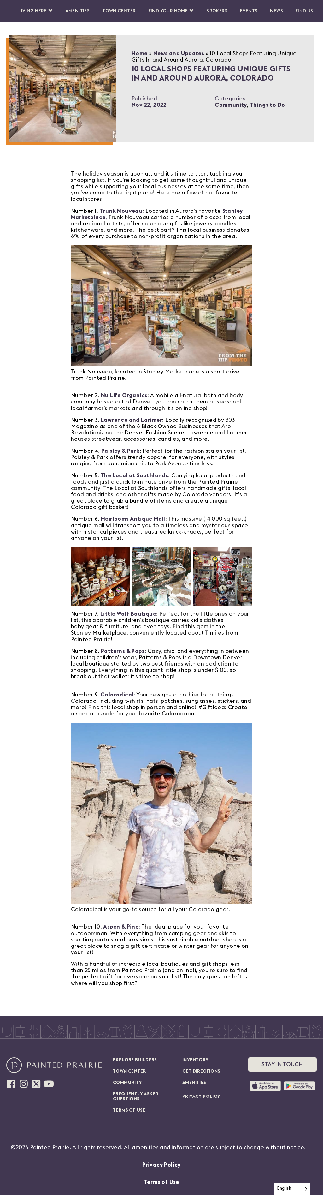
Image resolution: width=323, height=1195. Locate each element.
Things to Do (267, 105)
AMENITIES (194, 1082)
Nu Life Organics (124, 395)
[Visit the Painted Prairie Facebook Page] (11, 1084)
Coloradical (117, 694)
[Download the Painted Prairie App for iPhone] (265, 1086)
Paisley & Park (120, 451)
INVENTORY (195, 1060)
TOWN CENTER (129, 1071)
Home (140, 53)
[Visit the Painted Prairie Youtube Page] (49, 1084)
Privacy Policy (161, 1165)
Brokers (216, 11)
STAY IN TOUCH (282, 1064)
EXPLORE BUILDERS (135, 1060)
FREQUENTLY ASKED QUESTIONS (135, 1096)
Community (231, 105)
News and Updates (178, 53)
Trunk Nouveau (121, 211)
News (276, 11)
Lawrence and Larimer (131, 420)
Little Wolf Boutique (128, 614)
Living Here (32, 11)
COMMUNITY (127, 1082)
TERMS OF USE (129, 1110)
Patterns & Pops (122, 651)
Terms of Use (161, 1182)
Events (248, 11)
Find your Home (168, 11)
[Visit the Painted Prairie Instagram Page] (23, 1084)
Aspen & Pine (120, 926)
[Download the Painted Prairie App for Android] (299, 1086)
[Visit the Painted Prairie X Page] (36, 1084)
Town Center (119, 11)
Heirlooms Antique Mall (133, 519)
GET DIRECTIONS (201, 1071)
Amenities (77, 11)
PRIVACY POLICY (201, 1096)
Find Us (304, 11)
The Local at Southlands (134, 475)
